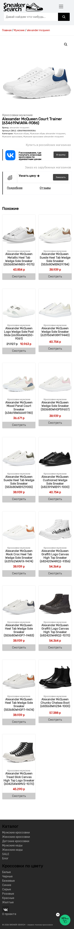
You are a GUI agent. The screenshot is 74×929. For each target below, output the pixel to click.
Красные (8, 898)
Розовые (8, 893)
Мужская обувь (21, 133)
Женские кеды (12, 849)
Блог (5, 858)
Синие (6, 885)
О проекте (9, 914)
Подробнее (14, 188)
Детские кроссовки (15, 841)
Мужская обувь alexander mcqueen (47, 133)
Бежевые (8, 880)
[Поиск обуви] (64, 17)
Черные (7, 876)
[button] (66, 44)
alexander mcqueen (19, 127)
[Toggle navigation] (61, 6)
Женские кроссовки (16, 836)
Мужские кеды (12, 845)
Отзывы (45, 188)
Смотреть (19, 276)
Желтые (8, 902)
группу (61, 154)
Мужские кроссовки (12, 136)
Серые (6, 889)
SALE (5, 854)
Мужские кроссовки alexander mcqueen (43, 136)
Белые (6, 872)
